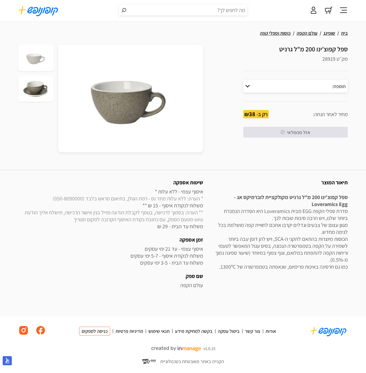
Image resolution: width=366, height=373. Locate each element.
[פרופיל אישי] (313, 11)
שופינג (329, 33)
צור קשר (252, 331)
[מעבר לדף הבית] (38, 11)
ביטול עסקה (229, 331)
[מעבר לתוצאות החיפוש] (124, 10)
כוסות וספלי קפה (275, 33)
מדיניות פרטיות (129, 331)
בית (344, 33)
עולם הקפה (307, 33)
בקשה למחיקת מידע (193, 331)
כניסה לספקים (95, 331)
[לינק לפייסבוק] (40, 334)
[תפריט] (343, 11)
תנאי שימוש (159, 331)
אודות (271, 331)
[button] (295, 86)
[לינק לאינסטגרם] (23, 334)
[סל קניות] (328, 11)
